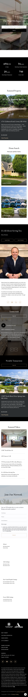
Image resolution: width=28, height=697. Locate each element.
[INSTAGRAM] (19, 302)
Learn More (7, 240)
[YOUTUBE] (12, 302)
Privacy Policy (8, 531)
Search (14, 30)
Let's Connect (21, 240)
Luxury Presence (20, 691)
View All (14, 316)
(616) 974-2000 (4, 647)
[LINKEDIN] (16, 302)
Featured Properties (6, 635)
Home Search (4, 638)
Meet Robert (4, 632)
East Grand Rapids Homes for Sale (8, 581)
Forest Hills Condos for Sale (7, 600)
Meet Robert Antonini (6, 546)
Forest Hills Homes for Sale (7, 599)
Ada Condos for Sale (6, 565)
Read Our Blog (5, 547)
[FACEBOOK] (8, 302)
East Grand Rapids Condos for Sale (8, 583)
